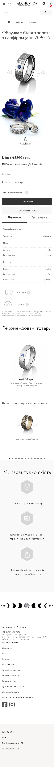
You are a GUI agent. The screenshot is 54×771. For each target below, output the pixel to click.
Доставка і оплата (10, 692)
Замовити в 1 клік (27, 211)
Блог (4, 653)
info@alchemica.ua (10, 748)
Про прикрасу (39, 217)
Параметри (14, 217)
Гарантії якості (9, 681)
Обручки (32, 22)
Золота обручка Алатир (27, 439)
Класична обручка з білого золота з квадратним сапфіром (27, 384)
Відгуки (5, 659)
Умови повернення (10, 675)
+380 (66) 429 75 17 (11, 632)
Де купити (7, 648)
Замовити (27, 201)
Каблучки (19, 22)
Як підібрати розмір (11, 670)
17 (7, 188)
